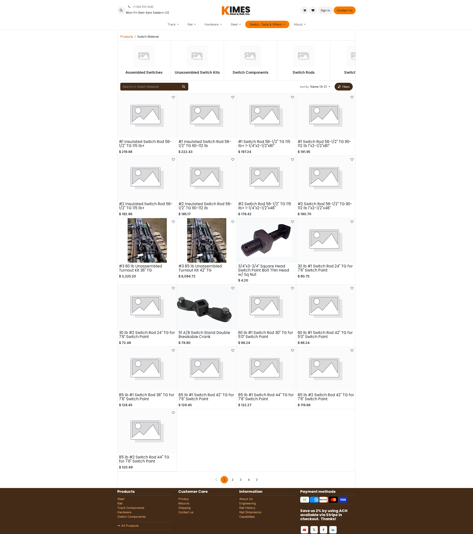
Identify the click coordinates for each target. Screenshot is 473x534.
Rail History (247, 508)
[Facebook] (323, 529)
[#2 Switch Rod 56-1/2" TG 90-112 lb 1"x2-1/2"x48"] (325, 178)
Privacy (183, 499)
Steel (120, 499)
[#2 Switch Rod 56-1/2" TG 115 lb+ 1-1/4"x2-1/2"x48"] (266, 178)
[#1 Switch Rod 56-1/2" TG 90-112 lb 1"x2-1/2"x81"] (325, 116)
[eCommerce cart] (304, 10)
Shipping (184, 508)
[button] (121, 10)
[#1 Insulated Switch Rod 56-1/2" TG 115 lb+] (147, 116)
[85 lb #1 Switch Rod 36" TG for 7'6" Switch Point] (147, 369)
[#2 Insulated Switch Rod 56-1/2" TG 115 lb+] (147, 178)
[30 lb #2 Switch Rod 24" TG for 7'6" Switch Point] (147, 307)
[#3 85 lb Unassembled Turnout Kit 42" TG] (206, 240)
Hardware (124, 512)
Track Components (130, 508)
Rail (119, 503)
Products (126, 36)
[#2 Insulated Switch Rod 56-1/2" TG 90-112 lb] (206, 178)
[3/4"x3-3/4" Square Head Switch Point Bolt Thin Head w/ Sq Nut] (266, 240)
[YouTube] (304, 529)
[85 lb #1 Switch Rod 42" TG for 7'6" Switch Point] (206, 369)
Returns (183, 503)
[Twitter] (314, 529)
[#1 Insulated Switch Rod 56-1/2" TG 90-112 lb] (206, 116)
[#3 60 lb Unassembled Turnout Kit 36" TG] (147, 240)
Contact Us (345, 10)
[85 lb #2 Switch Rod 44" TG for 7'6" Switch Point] (147, 431)
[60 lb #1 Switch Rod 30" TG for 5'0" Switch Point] (266, 307)
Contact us (185, 512)
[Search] (183, 87)
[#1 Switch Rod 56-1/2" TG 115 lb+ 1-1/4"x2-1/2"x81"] (266, 116)
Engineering (247, 503)
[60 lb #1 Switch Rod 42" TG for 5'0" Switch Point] (325, 307)
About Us (246, 499)
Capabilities (247, 516)
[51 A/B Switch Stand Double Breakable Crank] (206, 307)
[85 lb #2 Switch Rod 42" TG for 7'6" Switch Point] (325, 369)
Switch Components (131, 516)
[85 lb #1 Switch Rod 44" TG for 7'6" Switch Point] (266, 369)
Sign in (325, 10)
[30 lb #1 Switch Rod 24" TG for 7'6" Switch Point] (325, 240)
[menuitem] (173, 24)
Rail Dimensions (250, 512)
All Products (129, 526)
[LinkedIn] (333, 529)
